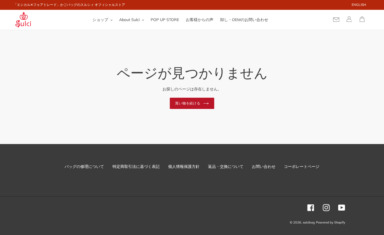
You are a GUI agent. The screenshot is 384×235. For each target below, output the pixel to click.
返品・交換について (225, 166)
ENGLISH (359, 5)
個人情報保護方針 (184, 166)
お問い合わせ (263, 166)
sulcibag (309, 222)
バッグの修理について (84, 166)
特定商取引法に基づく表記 (136, 166)
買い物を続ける (188, 103)
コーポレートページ (301, 166)
